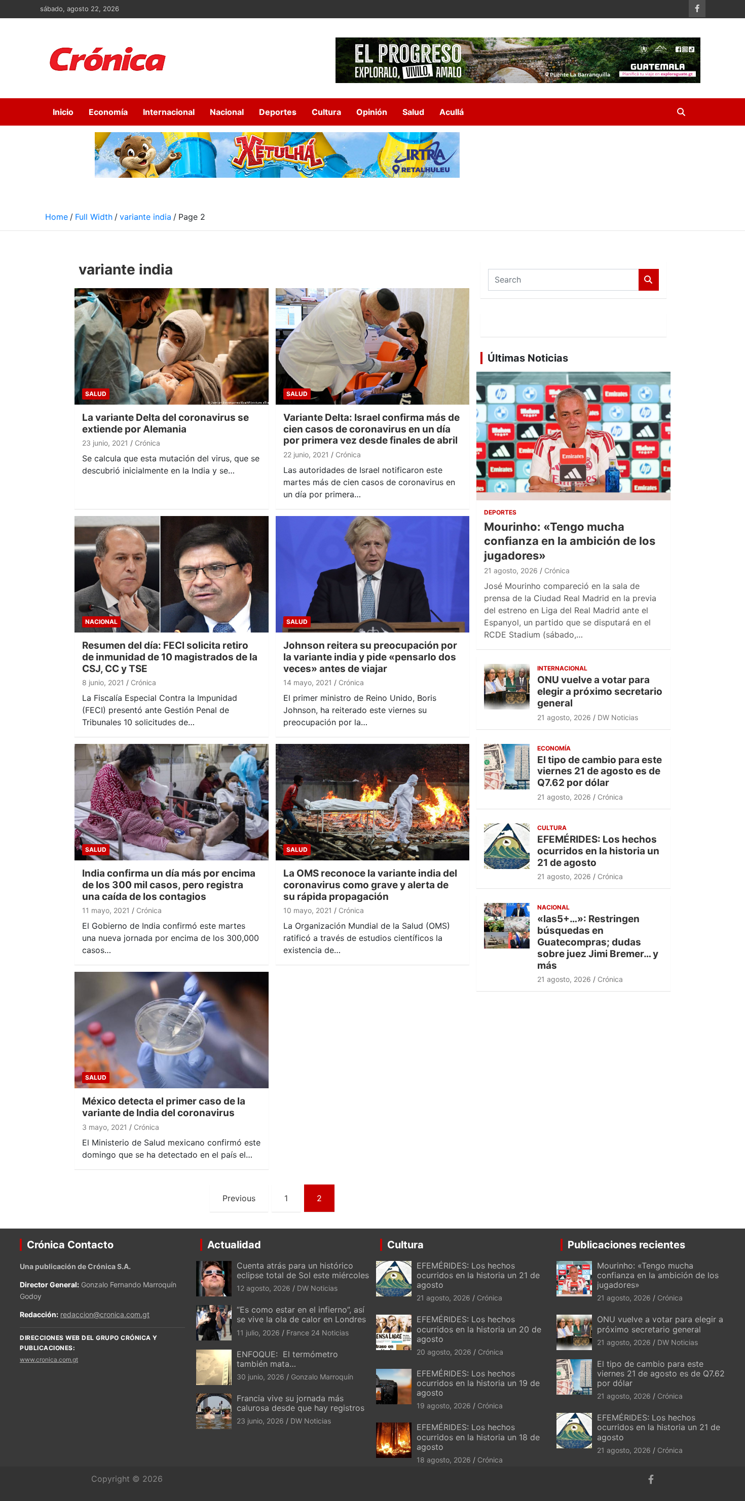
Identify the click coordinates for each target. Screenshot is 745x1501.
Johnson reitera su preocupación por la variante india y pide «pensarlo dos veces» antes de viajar (370, 657)
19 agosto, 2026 (444, 1405)
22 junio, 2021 (306, 454)
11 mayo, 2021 (106, 910)
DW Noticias (618, 717)
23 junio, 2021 (105, 443)
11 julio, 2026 (258, 1332)
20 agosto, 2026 (444, 1352)
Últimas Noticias (528, 358)
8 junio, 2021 (103, 682)
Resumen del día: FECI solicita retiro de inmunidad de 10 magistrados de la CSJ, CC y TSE (169, 657)
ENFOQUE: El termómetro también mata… (287, 1359)
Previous (238, 1198)
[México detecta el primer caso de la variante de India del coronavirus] (171, 1030)
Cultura (326, 112)
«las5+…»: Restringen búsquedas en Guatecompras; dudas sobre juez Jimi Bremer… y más (597, 942)
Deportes (277, 112)
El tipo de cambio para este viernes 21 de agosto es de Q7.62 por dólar (599, 771)
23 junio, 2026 (260, 1420)
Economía (108, 112)
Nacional (227, 112)
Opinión (371, 112)
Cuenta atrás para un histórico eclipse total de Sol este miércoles (303, 1270)
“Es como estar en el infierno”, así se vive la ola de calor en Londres (301, 1314)
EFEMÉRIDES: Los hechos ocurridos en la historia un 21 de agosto (598, 851)
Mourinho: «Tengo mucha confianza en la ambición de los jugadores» (569, 541)
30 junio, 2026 (260, 1376)
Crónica (147, 443)
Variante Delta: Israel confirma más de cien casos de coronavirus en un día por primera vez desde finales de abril (371, 429)
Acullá (451, 112)
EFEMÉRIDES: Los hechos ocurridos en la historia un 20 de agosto (479, 1329)
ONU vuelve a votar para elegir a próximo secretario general (599, 691)
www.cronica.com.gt (49, 1359)
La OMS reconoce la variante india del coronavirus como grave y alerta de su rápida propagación (370, 884)
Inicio (63, 112)
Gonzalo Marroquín (322, 1376)
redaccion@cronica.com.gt (105, 1314)
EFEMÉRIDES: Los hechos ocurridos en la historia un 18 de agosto (478, 1436)
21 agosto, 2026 (511, 570)
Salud (413, 112)
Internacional (169, 112)
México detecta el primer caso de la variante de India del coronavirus (163, 1107)
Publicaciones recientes (626, 1245)
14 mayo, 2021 (307, 682)
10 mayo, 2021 (307, 910)
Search (649, 280)
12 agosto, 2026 (263, 1288)
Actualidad (234, 1245)
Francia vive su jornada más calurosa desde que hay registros (300, 1403)
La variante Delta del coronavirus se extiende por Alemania (165, 423)
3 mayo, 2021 (104, 1127)
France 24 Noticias (317, 1332)
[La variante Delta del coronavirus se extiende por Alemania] (171, 346)
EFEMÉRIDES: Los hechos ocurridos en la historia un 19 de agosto (478, 1383)
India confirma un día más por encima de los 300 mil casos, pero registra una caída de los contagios (168, 884)
